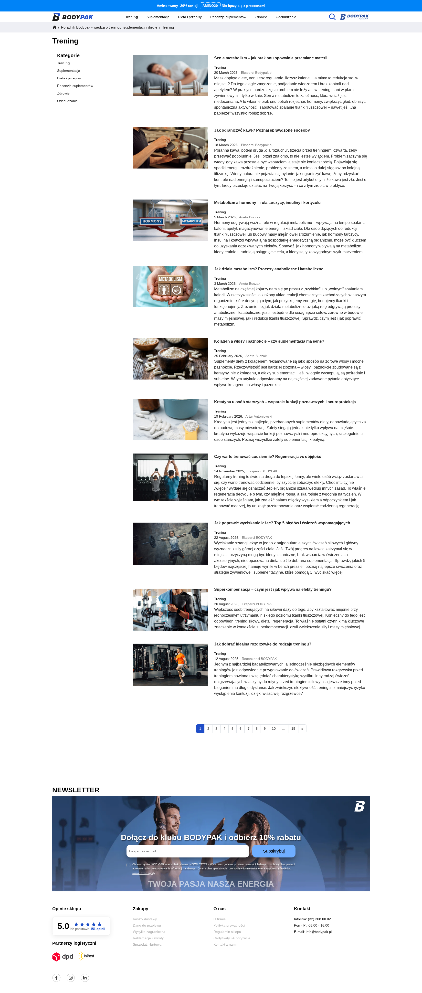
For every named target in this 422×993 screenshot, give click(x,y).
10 (274, 728)
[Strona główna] (54, 27)
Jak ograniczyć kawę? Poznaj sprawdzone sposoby (262, 130)
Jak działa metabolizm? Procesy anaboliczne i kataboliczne (268, 269)
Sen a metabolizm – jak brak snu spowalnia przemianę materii (270, 58)
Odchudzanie (286, 17)
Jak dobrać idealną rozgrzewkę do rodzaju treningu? (262, 644)
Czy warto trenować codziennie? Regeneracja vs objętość (267, 456)
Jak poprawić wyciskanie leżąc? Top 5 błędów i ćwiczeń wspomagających (282, 523)
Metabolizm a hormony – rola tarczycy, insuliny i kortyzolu (267, 203)
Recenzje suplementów (228, 17)
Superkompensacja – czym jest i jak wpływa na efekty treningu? (273, 589)
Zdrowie (261, 17)
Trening (131, 17)
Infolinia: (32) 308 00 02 (312, 919)
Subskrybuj (274, 851)
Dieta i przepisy (190, 17)
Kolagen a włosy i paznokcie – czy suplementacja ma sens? (269, 341)
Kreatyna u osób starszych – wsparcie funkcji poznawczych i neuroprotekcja (285, 402)
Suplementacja (158, 17)
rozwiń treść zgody (143, 873)
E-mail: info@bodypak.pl (313, 932)
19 (293, 728)
